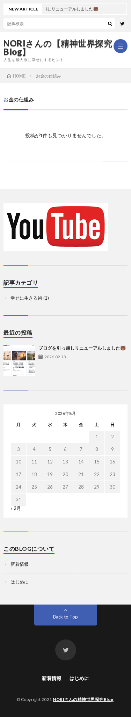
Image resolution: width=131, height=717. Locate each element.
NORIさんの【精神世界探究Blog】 (57, 47)
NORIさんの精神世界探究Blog (83, 699)
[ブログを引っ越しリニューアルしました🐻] (19, 360)
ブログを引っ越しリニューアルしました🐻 (82, 348)
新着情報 (19, 564)
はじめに (19, 582)
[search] (110, 23)
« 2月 (15, 508)
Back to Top (65, 617)
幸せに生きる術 (26, 298)
